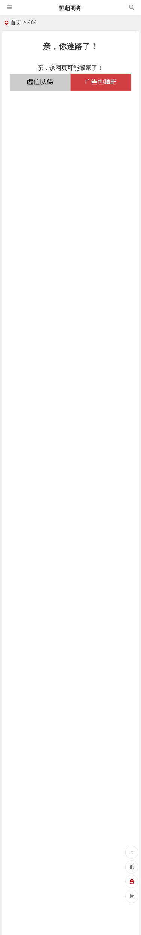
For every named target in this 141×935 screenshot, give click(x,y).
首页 (16, 22)
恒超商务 (70, 8)
